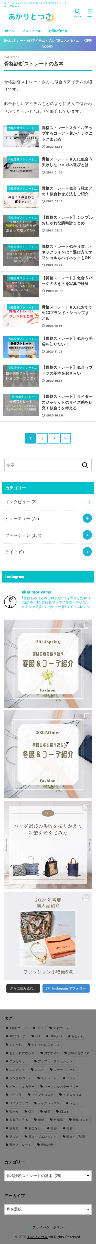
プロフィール (31, 30)
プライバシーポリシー (50, 1227)
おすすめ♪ (51, 1053)
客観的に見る (18, 1120)
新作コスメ (81, 1120)
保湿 (31, 1111)
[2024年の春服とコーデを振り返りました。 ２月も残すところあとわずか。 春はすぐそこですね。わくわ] (48, 664)
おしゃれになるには (45, 1045)
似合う (14, 1111)
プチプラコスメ (42, 1095)
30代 (40, 1028)
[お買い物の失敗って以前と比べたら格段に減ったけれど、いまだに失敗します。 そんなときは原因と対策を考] (48, 845)
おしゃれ (77, 1036)
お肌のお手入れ (79, 1053)
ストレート (49, 1078)
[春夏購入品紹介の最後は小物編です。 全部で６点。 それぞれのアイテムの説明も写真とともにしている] (48, 936)
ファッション (23, 535)
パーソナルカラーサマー (61, 1086)
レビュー (75, 1103)
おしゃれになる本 (22, 1053)
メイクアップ (18, 1103)
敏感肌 (58, 1120)
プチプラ (15, 1095)
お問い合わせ (58, 30)
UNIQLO (56, 1036)
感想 (41, 1120)
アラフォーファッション (55, 1061)
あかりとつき (37, 1237)
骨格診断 (47, 1145)
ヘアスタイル (72, 1095)
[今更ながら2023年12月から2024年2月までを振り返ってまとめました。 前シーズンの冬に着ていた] (48, 754)
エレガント (17, 1070)
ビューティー (22, 518)
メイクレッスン (49, 1103)
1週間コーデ (18, 1028)
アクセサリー (18, 1061)
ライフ (14, 552)
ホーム (10, 30)
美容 (53, 1128)
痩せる (14, 1128)
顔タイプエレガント (42, 1136)
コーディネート (65, 1070)
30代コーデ (61, 1028)
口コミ (65, 1111)
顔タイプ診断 (75, 1136)
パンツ (71, 1078)
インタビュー (21, 501)
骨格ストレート (20, 1145)
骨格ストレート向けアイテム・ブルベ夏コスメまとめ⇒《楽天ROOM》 (48, 43)
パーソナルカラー (22, 1086)
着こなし (34, 1128)
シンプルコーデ (20, 1078)
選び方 (14, 1136)
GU (37, 1036)
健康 (47, 1111)
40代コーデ (17, 1036)
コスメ (39, 1070)
